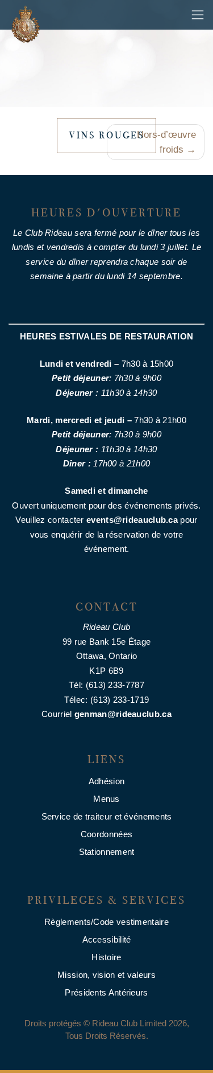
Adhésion (106, 781)
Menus (106, 799)
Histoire (106, 957)
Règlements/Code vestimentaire (106, 922)
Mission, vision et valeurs (106, 975)
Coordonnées (106, 834)
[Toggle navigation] (197, 15)
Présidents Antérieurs (106, 992)
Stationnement (107, 852)
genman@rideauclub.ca (123, 714)
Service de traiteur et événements (106, 816)
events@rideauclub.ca (132, 520)
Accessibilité (106, 939)
